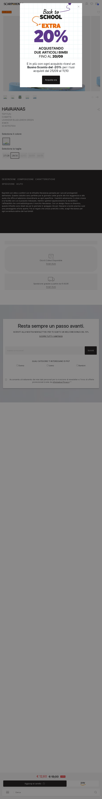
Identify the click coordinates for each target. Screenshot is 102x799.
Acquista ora (51, 80)
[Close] (78, 6)
